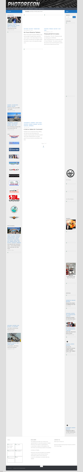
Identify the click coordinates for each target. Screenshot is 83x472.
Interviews (68, 427)
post (45, 30)
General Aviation (13, 241)
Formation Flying (11, 25)
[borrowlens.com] (14, 202)
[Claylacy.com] (14, 170)
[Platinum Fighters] (14, 176)
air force (26, 28)
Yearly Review (10, 344)
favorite (9, 104)
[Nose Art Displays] (14, 138)
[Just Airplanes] (14, 144)
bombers (33, 122)
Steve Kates (41, 8)
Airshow (18, 236)
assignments (27, 122)
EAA (8, 241)
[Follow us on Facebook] (20, 11)
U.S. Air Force (13, 26)
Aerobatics (9, 234)
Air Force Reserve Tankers (32, 32)
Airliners (13, 236)
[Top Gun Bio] (14, 158)
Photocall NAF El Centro (51, 34)
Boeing (17, 238)
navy (59, 28)
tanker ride (37, 28)
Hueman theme (22, 468)
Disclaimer (31, 8)
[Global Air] (14, 165)
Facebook (22, 8)
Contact (36, 8)
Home (8, 8)
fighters (46, 28)
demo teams (39, 122)
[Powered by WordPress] (12, 468)
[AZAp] (14, 218)
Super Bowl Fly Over (11, 28)
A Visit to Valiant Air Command (33, 129)
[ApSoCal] (14, 212)
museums (26, 125)
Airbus (8, 236)
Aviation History (11, 237)
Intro (12, 8)
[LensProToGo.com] (14, 192)
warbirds (31, 125)
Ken (19, 241)
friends (51, 28)
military (31, 28)
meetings (68, 301)
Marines (35, 124)
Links (26, 8)
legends (73, 427)
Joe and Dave (15, 104)
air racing (68, 313)
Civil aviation (10, 240)
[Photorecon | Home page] (23, 6)
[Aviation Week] (14, 150)
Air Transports (16, 234)
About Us (16, 8)
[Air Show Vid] (14, 185)
